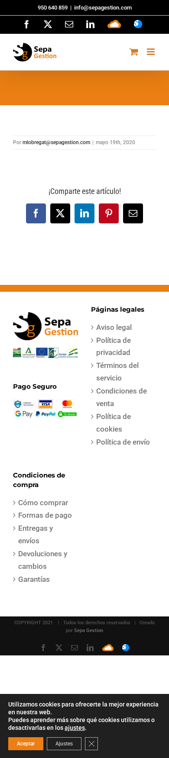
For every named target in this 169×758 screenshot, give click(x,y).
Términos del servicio (117, 371)
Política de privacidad (113, 346)
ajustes (75, 727)
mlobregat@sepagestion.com (56, 142)
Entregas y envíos (35, 534)
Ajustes (64, 744)
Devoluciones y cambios (42, 560)
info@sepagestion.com (103, 7)
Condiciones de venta (121, 397)
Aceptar (26, 744)
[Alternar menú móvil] (151, 51)
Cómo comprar (43, 502)
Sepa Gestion (88, 630)
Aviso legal (114, 327)
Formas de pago (45, 515)
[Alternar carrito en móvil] (134, 51)
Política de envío (123, 442)
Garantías (34, 579)
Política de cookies (113, 422)
